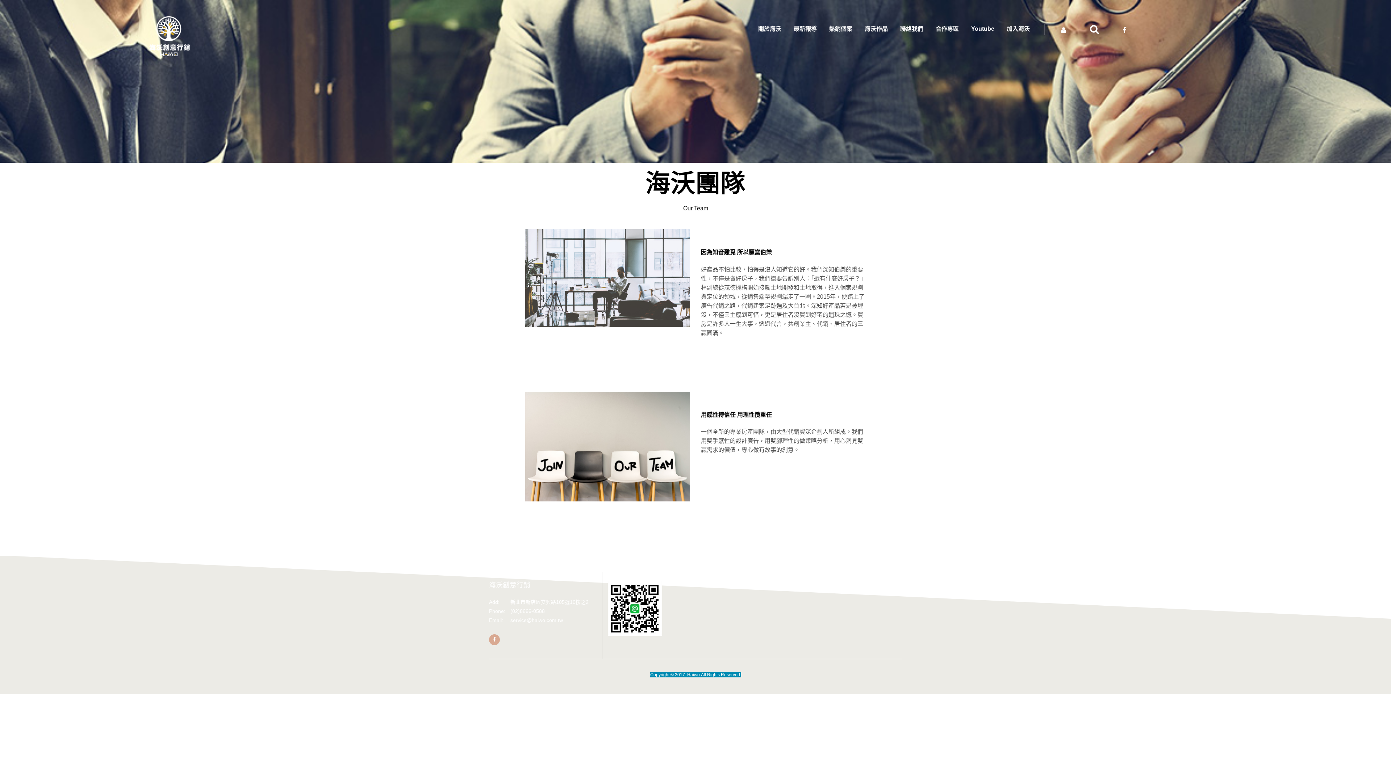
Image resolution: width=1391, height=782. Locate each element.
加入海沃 (1018, 29)
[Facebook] (494, 639)
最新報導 (805, 29)
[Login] (1064, 30)
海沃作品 (876, 29)
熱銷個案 (840, 29)
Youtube (982, 29)
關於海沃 (769, 29)
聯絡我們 (911, 29)
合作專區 (947, 29)
